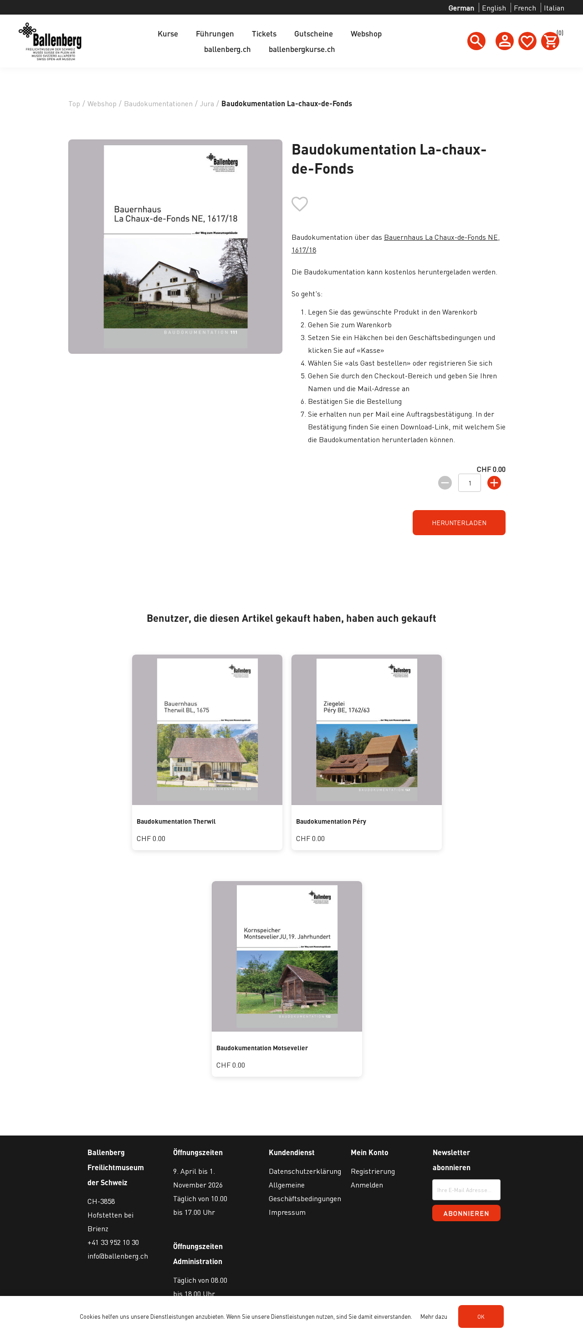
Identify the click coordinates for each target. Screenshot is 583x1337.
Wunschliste (527, 41)
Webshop (366, 33)
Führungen (215, 33)
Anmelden (367, 1184)
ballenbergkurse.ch (302, 49)
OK (481, 1316)
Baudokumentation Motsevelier (262, 1047)
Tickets (264, 33)
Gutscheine (313, 33)
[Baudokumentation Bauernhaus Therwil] (207, 802)
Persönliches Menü (505, 41)
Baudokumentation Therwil (176, 821)
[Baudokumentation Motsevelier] (287, 1028)
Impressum (287, 1212)
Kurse (168, 33)
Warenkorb (558, 34)
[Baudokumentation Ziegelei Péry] (367, 802)
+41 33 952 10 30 (113, 1242)
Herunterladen (459, 522)
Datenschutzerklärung (305, 1171)
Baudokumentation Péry (331, 821)
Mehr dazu (433, 1316)
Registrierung (373, 1171)
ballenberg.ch (227, 49)
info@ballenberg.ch (117, 1255)
